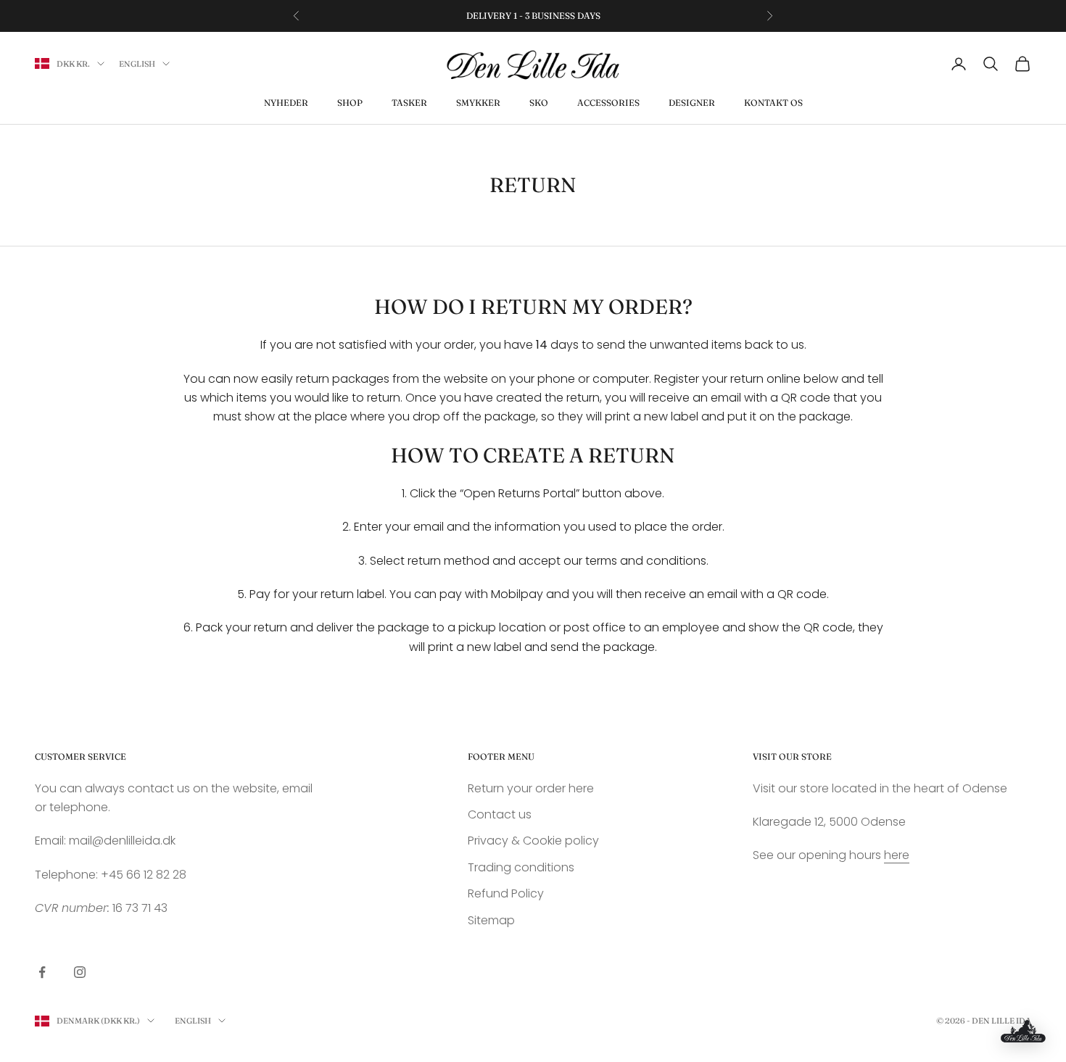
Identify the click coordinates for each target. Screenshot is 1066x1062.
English (137, 64)
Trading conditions (521, 867)
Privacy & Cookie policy (533, 840)
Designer (692, 102)
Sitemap (491, 920)
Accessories (608, 102)
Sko (538, 102)
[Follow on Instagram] (80, 972)
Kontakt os (773, 102)
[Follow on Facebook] (42, 972)
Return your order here (531, 788)
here (896, 855)
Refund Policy (506, 893)
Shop (350, 102)
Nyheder (286, 102)
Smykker (478, 102)
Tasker (409, 102)
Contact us (500, 814)
